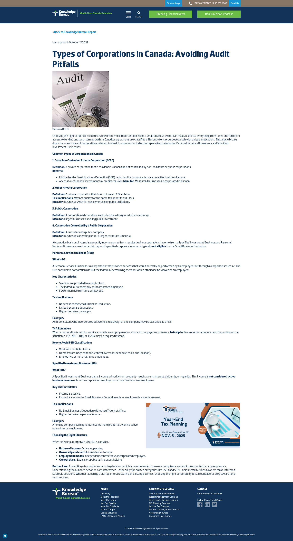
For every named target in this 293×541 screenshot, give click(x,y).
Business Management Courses (164, 509)
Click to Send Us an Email (209, 493)
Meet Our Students (110, 506)
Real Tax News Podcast (219, 14)
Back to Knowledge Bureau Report (75, 32)
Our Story (105, 493)
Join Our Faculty (108, 503)
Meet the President (110, 496)
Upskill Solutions (109, 512)
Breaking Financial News (171, 14)
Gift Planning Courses (159, 503)
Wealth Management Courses (163, 496)
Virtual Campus (108, 509)
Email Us (234, 3)
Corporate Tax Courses (160, 516)
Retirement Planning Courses (163, 500)
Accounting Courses (158, 512)
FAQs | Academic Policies (113, 516)
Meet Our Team (108, 500)
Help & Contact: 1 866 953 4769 (210, 3)
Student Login (173, 3)
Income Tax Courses (159, 506)
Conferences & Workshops (162, 493)
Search (138, 17)
